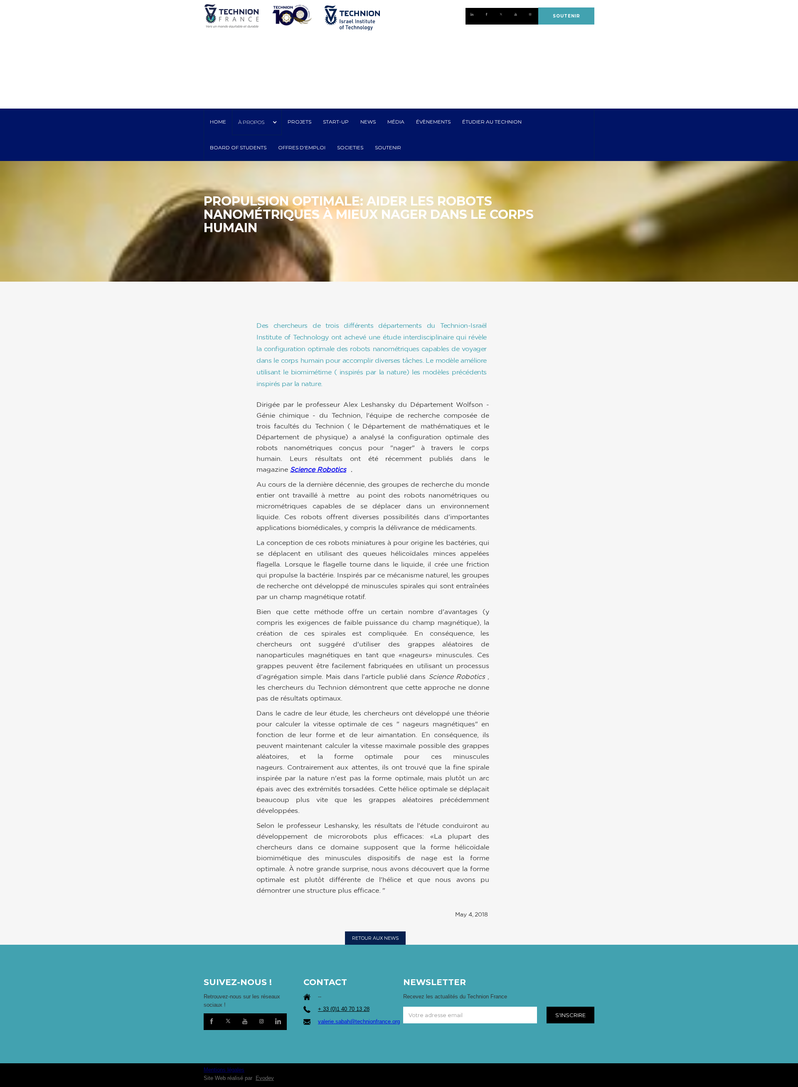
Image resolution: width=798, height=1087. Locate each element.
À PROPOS (251, 122)
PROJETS (299, 122)
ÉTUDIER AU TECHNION (492, 122)
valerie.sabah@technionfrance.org (359, 1021)
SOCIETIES (350, 147)
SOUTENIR (566, 16)
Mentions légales (224, 1070)
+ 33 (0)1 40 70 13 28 (343, 1009)
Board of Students (238, 147)
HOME (218, 122)
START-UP (336, 122)
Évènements (433, 122)
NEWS (368, 122)
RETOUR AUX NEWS (375, 938)
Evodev (265, 1078)
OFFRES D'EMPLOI (301, 147)
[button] (257, 122)
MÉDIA (395, 122)
